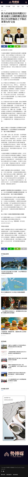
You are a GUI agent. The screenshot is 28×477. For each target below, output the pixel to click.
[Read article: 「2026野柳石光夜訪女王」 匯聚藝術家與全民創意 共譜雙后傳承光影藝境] (14, 303)
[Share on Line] (11, 46)
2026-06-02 (11, 369)
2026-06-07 (11, 382)
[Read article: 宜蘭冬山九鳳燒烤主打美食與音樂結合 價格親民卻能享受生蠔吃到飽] (4, 347)
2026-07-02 (4, 275)
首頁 (2, 10)
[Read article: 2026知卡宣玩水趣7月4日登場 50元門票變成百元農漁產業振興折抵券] (14, 263)
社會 (18, 6)
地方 (23, 6)
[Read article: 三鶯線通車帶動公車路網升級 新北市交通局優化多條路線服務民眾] (4, 353)
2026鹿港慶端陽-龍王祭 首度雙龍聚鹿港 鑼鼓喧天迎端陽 (17, 379)
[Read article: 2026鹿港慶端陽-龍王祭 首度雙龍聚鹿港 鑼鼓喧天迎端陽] (4, 381)
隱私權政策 (9, 474)
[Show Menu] (2, 2)
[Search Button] (26, 2)
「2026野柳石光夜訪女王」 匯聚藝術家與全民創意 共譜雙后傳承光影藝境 (14, 312)
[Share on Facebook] (4, 46)
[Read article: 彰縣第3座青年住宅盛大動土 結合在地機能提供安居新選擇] (4, 360)
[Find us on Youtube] (3, 471)
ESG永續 (8, 6)
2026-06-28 (11, 355)
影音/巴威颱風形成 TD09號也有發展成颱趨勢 (13, 292)
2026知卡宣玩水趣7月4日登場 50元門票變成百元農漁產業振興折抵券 (14, 272)
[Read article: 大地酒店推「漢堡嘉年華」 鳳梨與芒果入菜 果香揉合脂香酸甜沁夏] (14, 323)
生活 (14, 6)
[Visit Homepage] (14, 2)
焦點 (2, 6)
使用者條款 (15, 474)
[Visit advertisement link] (14, 418)
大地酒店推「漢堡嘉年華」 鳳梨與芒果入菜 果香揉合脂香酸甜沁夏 (13, 332)
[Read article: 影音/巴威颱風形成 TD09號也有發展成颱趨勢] (14, 284)
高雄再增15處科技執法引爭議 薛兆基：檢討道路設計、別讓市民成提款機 (17, 373)
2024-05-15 (3, 24)
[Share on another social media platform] (24, 46)
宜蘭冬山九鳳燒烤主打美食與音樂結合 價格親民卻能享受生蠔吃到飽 (17, 345)
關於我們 (3, 474)
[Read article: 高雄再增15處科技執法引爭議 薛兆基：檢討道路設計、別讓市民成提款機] (4, 374)
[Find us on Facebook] (1, 471)
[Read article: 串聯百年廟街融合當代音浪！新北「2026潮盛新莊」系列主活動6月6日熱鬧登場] (4, 366)
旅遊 (5, 10)
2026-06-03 (11, 376)
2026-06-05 (11, 348)
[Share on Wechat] (17, 46)
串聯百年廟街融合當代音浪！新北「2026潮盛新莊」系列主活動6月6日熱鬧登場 (17, 366)
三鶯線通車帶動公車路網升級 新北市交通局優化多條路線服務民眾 (17, 352)
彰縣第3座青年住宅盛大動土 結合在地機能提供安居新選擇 (17, 359)
